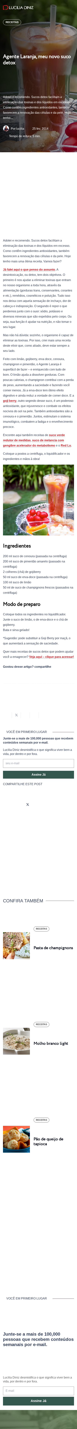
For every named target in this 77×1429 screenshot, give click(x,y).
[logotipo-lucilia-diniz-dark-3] (18, 7)
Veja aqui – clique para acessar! (51, 656)
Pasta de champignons (53, 948)
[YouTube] (38, 805)
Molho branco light (51, 1044)
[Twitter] (27, 805)
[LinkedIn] (48, 805)
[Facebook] (17, 805)
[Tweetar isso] (16, 715)
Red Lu (66, 445)
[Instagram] (6, 805)
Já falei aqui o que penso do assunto (29, 269)
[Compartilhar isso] (7, 715)
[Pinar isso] (34, 715)
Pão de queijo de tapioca (48, 1141)
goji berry (9, 400)
